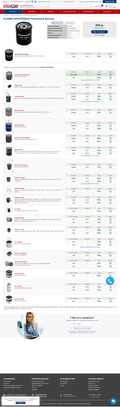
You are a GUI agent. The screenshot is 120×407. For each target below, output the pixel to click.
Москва (7, 1)
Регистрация (112, 7)
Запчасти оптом (69, 12)
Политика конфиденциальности (13, 385)
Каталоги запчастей (38, 381)
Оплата (50, 12)
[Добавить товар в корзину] (110, 56)
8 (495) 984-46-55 (18, 1)
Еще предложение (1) (90, 80)
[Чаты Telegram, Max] (113, 401)
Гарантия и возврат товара (12, 387)
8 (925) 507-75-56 (41, 397)
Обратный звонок (69, 1)
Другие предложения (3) (90, 247)
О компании (7, 381)
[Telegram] (36, 2)
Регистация (91, 383)
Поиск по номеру (37, 385)
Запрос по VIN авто (94, 387)
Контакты (107, 12)
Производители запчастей (40, 383)
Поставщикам (88, 12)
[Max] (32, 2)
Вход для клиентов (94, 381)
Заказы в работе (93, 385)
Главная (6, 15)
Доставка (31, 12)
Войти (110, 5)
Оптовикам (63, 383)
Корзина (97, 6)
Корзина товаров (93, 389)
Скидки (62, 385)
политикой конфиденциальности (86, 333)
